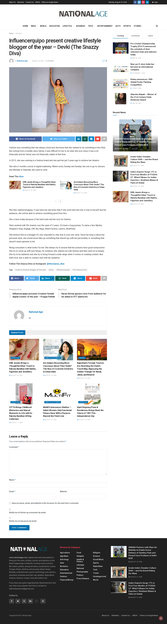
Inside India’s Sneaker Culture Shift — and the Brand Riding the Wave (144, 159)
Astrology (64, 559)
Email (12, 491)
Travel (82, 358)
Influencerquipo (63, 270)
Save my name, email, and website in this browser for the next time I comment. (45, 503)
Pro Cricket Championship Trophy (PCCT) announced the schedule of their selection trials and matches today (143, 49)
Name (12, 480)
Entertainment (105, 26)
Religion (96, 553)
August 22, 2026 (122, 148)
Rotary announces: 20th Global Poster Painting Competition (141, 82)
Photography (82, 572)
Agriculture (65, 553)
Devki (51, 270)
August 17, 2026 (16, 422)
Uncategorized (99, 576)
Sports (127, 26)
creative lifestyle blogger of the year (30, 270)
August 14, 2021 (38, 61)
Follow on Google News (49, 2)
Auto (118, 26)
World (43, 26)
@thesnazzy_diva (55, 264)
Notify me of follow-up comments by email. (27, 512)
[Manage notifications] (161, 618)
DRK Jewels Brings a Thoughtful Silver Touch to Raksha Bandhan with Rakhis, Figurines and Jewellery (39, 184)
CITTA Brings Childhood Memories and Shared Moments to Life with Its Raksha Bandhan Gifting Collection (20, 413)
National (80, 568)
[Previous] (56, 201)
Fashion (63, 576)
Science (96, 556)
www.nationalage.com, (18, 557)
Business (80, 26)
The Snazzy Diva (80, 270)
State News (98, 566)
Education (54, 26)
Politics (80, 575)
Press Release (83, 578)
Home (25, 26)
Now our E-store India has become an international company (142, 67)
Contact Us (30, 2)
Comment (14, 447)
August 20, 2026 (30, 190)
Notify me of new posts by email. (23, 521)
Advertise (20, 2)
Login (156, 2)
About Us (12, 2)
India (33, 26)
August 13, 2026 (84, 420)
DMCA (37, 2)
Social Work (98, 559)
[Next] (60, 201)
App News (64, 556)
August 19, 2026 (81, 193)
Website (63, 491)
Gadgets (80, 556)
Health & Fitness (52, 358)
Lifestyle (67, 26)
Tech (90, 26)
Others (137, 26)
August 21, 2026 (138, 165)
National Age (22, 61)
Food (79, 553)
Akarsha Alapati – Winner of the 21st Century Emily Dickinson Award (143, 97)
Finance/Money (66, 580)
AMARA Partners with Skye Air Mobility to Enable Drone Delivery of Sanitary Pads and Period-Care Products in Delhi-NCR (135, 141)
